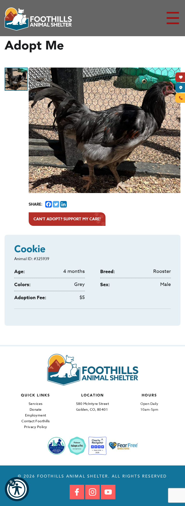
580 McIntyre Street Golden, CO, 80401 (92, 406)
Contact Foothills (35, 421)
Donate (36, 409)
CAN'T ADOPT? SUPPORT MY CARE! (67, 219)
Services (36, 403)
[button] (17, 489)
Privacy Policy (35, 426)
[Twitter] (56, 204)
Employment (35, 415)
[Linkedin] (63, 204)
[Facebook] (48, 204)
